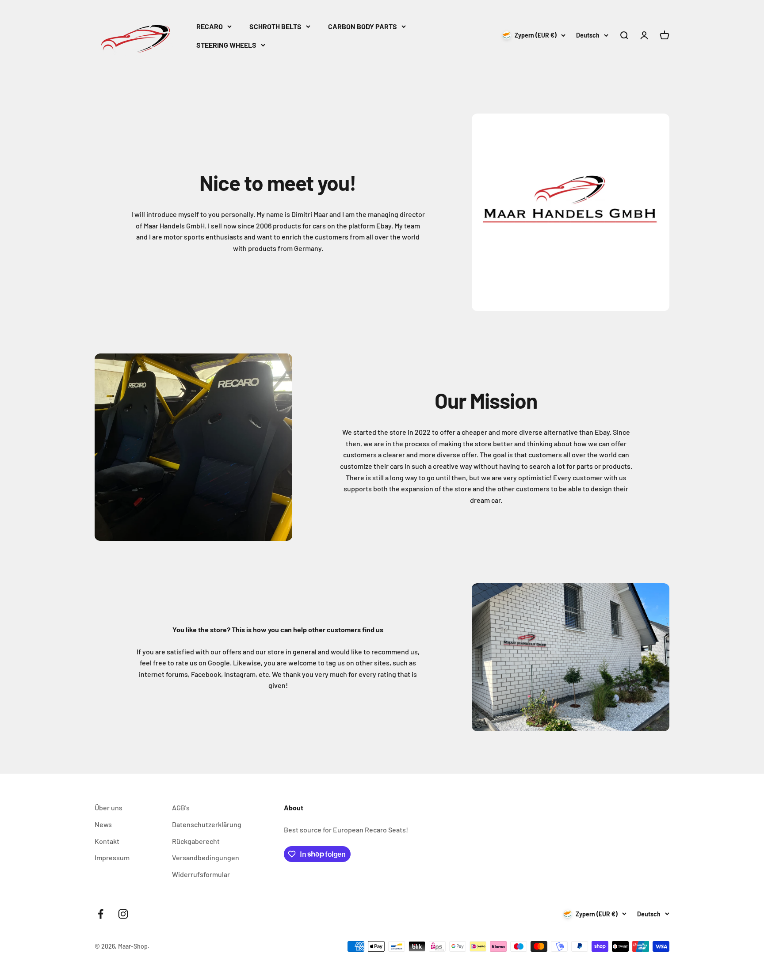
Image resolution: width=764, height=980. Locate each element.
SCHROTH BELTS (275, 26)
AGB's (181, 807)
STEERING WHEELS (226, 45)
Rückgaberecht (196, 841)
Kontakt (107, 841)
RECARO (209, 26)
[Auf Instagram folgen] (123, 914)
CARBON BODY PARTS (362, 26)
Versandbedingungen (205, 857)
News (103, 824)
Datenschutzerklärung (206, 824)
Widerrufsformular (201, 874)
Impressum (112, 857)
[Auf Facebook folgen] (101, 914)
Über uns (108, 807)
